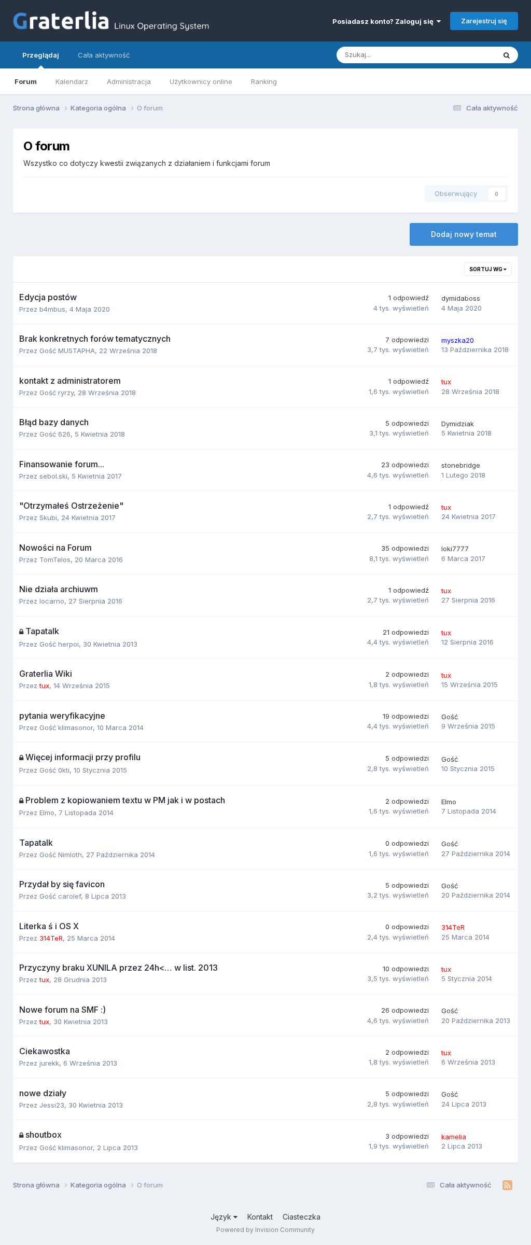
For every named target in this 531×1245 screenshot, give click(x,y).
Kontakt (260, 1216)
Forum (26, 81)
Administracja (129, 81)
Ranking (264, 81)
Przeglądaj (40, 55)
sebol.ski (53, 476)
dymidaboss (460, 298)
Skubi (48, 517)
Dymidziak (457, 423)
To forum (467, 55)
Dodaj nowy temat (464, 234)
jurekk (49, 1063)
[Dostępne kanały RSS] (507, 1185)
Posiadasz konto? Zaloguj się (384, 21)
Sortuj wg (486, 269)
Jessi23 (51, 1105)
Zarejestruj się (484, 21)
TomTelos (55, 559)
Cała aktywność (104, 55)
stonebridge (460, 465)
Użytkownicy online (201, 81)
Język (222, 1216)
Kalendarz (71, 81)
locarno (51, 601)
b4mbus (52, 309)
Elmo (46, 812)
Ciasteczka (301, 1216)
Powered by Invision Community (265, 1230)
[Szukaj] (506, 55)
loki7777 (455, 548)
